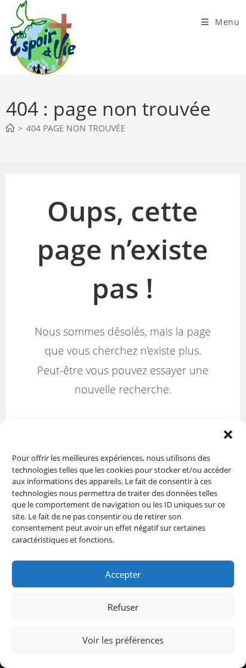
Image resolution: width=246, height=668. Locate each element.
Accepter (123, 574)
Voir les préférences (123, 640)
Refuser (123, 607)
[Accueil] (10, 128)
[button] (228, 435)
